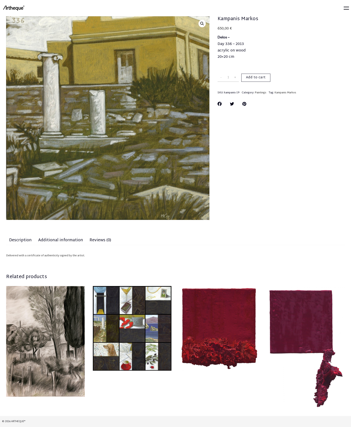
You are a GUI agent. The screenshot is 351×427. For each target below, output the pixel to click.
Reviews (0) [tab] (100, 240)
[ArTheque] (13, 8)
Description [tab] (20, 240)
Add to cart (256, 78)
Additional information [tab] (60, 240)
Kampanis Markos (285, 92)
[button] (202, 23)
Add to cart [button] (45, 353)
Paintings (260, 92)
